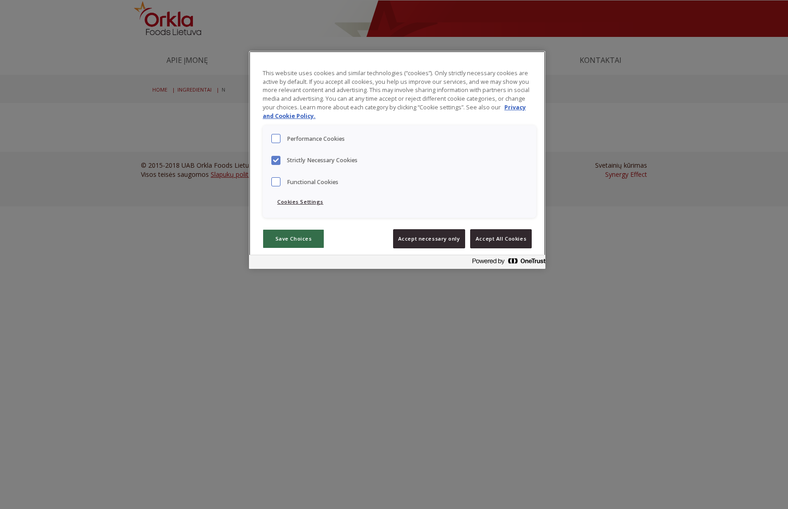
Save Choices (293, 238)
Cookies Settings (300, 201)
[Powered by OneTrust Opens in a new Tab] (506, 263)
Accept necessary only (429, 238)
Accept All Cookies (501, 238)
